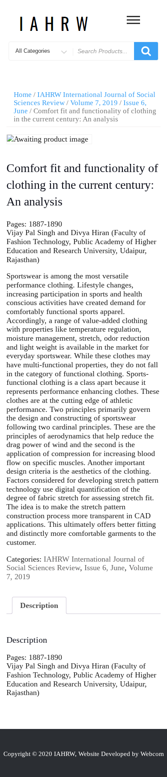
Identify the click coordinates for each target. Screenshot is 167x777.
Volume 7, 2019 (94, 103)
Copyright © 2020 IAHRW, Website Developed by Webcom (83, 753)
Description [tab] (39, 605)
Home (23, 95)
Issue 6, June (104, 567)
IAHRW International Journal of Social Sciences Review (75, 563)
